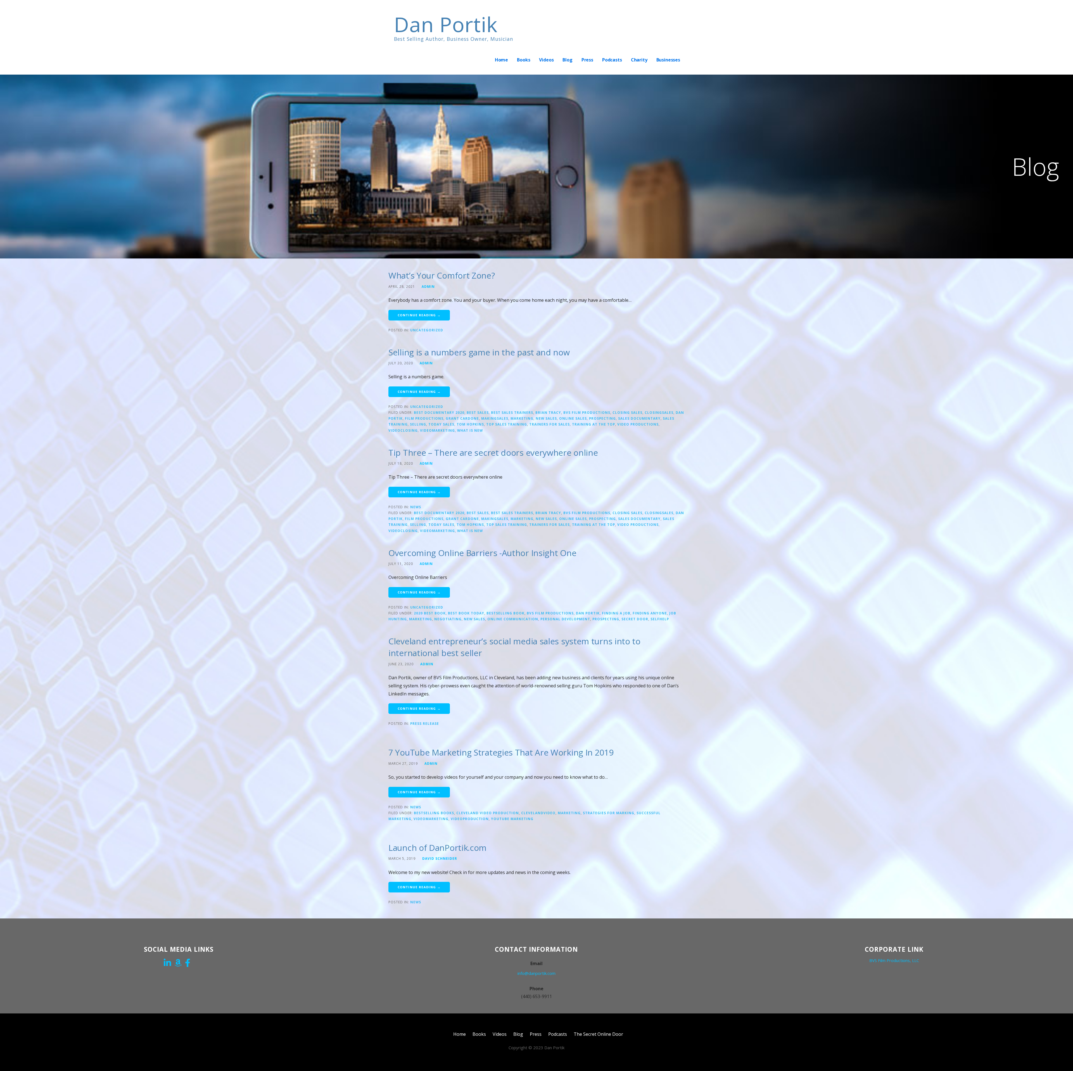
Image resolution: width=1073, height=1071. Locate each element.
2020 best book (430, 613)
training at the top (593, 424)
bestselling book (505, 613)
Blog (567, 60)
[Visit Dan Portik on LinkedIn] (167, 963)
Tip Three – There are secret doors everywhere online (493, 452)
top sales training (506, 424)
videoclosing (403, 430)
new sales (546, 418)
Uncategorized (426, 330)
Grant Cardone (462, 418)
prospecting (602, 418)
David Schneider (439, 858)
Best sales (478, 412)
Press (587, 60)
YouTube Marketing (512, 818)
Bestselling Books (434, 813)
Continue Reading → (419, 315)
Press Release (424, 723)
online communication (512, 619)
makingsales (494, 418)
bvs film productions (586, 412)
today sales (441, 424)
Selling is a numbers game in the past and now (479, 352)
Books (523, 60)
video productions (638, 424)
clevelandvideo (538, 813)
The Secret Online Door (598, 1034)
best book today (466, 613)
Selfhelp (660, 619)
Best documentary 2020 (439, 412)
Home (501, 60)
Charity (639, 60)
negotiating (448, 619)
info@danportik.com (536, 973)
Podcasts (612, 60)
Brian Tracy (548, 412)
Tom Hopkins (470, 424)
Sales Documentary (639, 418)
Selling (418, 424)
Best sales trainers (512, 412)
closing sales (627, 412)
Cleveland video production (487, 813)
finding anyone (650, 613)
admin (428, 286)
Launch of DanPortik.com (437, 847)
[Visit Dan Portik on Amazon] (178, 963)
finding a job (616, 613)
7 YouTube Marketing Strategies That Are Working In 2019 (501, 752)
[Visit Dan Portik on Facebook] (187, 963)
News (415, 507)
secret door (634, 619)
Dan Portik (446, 24)
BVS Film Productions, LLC (894, 960)
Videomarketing (437, 430)
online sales (573, 418)
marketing (522, 418)
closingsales (659, 412)
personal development (565, 619)
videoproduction (470, 818)
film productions (424, 418)
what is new (470, 430)
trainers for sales (549, 424)
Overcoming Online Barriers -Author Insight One (482, 553)
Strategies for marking (608, 813)
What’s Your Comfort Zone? (441, 275)
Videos (546, 60)
